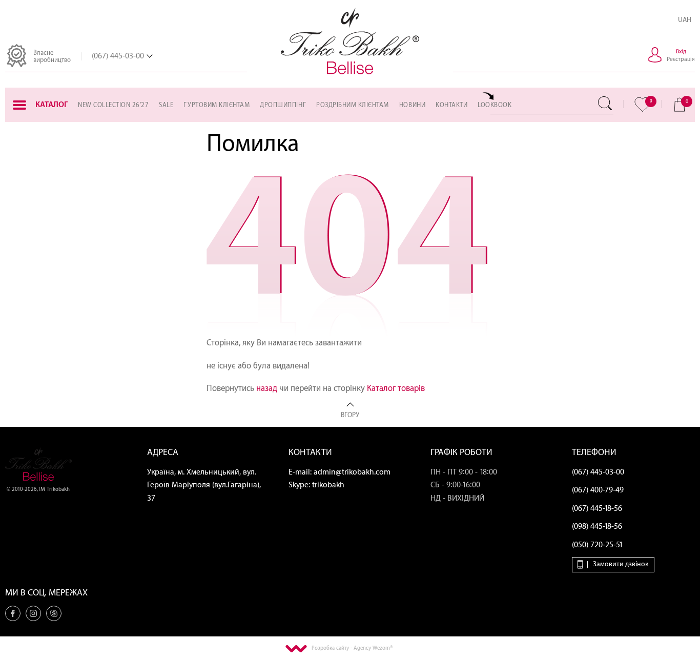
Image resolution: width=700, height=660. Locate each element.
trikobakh (328, 485)
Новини (412, 105)
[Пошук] (605, 103)
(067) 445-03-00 (118, 56)
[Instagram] (33, 613)
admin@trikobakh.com (352, 472)
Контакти (451, 105)
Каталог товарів (396, 388)
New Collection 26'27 (113, 105)
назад (266, 388)
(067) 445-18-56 (597, 508)
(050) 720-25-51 (597, 545)
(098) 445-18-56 (597, 526)
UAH (684, 20)
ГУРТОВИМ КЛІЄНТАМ (216, 105)
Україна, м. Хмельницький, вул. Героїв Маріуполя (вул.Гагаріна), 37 (204, 485)
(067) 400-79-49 (598, 490)
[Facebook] (12, 613)
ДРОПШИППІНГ (283, 105)
